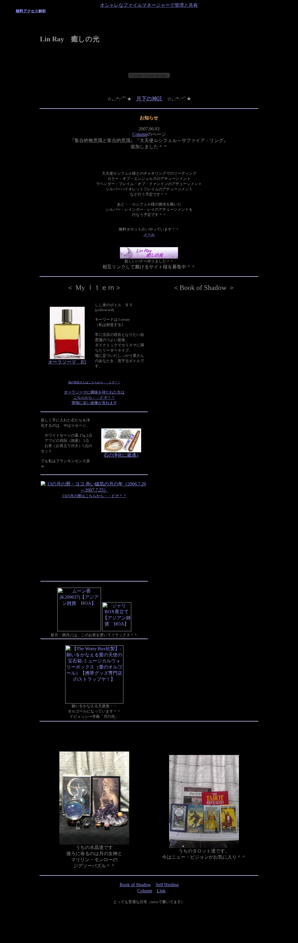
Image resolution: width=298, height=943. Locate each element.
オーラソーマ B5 (67, 361)
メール (149, 234)
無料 (19, 11)
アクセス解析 (34, 11)
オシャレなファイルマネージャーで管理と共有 (149, 5)
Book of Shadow (135, 884)
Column (139, 134)
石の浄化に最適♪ (121, 455)
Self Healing (167, 884)
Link (161, 890)
